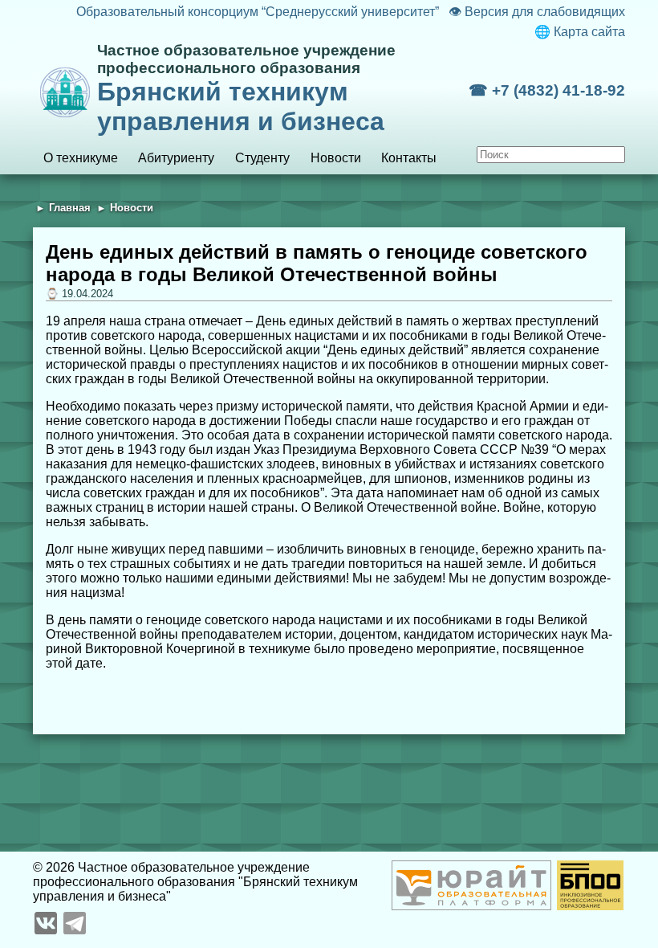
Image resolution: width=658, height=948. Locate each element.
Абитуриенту (176, 158)
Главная (70, 208)
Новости (336, 158)
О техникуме (80, 158)
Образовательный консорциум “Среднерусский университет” (257, 11)
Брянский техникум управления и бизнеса (246, 89)
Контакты (409, 158)
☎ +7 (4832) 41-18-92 (547, 90)
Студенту (262, 158)
